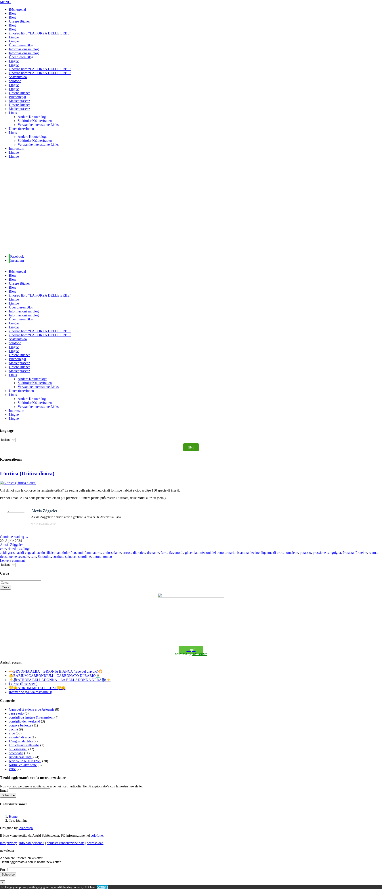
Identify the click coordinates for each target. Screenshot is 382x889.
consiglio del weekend (24, 721)
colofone (97, 835)
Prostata (348, 552)
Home (13, 816)
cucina (13, 729)
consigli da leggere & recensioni (31, 717)
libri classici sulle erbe (24, 745)
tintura (97, 556)
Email (4, 790)
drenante (153, 552)
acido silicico (46, 552)
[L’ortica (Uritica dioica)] (18, 483)
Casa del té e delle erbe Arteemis (31, 709)
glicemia (191, 552)
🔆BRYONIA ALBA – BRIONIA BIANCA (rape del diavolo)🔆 (56, 671)
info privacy (8, 843)
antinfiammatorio (89, 552)
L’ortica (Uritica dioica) (27, 473)
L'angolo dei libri (21, 741)
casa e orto (16, 713)
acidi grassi (7, 552)
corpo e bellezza (20, 725)
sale (33, 556)
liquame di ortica (273, 552)
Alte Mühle (199, 654)
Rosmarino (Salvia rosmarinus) (30, 692)
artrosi (127, 552)
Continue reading (14, 537)
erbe (3, 548)
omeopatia (16, 753)
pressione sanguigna (327, 552)
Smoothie (44, 556)
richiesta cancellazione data (65, 843)
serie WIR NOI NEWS (25, 761)
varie (12, 769)
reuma (373, 552)
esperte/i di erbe (20, 737)
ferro (164, 552)
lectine (255, 552)
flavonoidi (176, 552)
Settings (102, 887)
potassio (305, 552)
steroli (82, 556)
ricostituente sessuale (14, 556)
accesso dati (95, 843)
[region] (191, 206)
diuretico (139, 552)
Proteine (361, 552)
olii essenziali (18, 749)
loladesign (26, 828)
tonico (107, 556)
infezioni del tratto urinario (217, 552)
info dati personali (31, 843)
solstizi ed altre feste (23, 765)
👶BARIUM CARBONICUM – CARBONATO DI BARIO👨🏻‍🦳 (54, 675)
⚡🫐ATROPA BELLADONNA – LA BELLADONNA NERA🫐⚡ (60, 680)
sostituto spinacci (64, 556)
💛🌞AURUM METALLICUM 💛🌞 (37, 688)
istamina (243, 552)
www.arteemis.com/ (43, 523)
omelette (292, 552)
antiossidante (112, 552)
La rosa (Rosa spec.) (23, 684)
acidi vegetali (26, 552)
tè (89, 556)
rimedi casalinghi (19, 548)
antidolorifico (66, 552)
